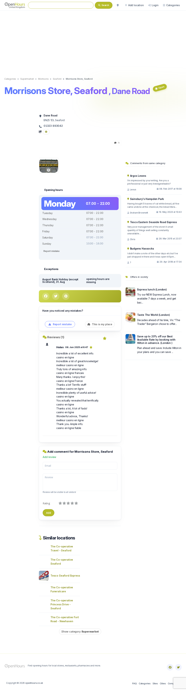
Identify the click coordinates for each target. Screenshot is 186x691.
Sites (155, 683)
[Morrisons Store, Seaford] (48, 165)
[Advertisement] (93, 40)
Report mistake (51, 251)
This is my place (101, 324)
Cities (163, 683)
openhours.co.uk (34, 683)
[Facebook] (170, 667)
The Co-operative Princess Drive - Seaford (61, 604)
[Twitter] (178, 667)
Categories (145, 683)
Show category (80, 631)
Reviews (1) (55, 337)
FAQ (134, 683)
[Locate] (117, 5)
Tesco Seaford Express (65, 575)
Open (161, 87)
